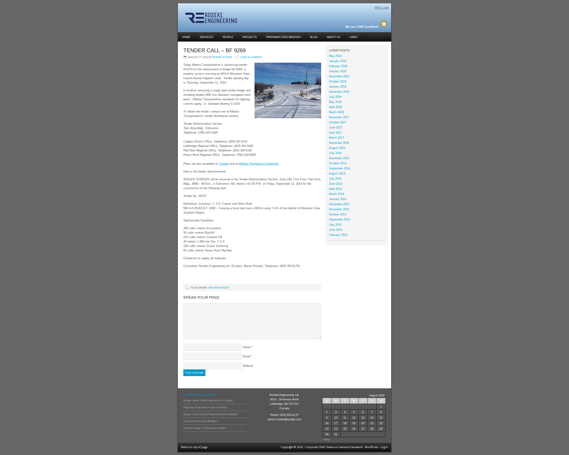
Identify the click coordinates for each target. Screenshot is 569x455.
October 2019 (337, 81)
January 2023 (337, 61)
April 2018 (335, 107)
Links (353, 37)
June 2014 (335, 183)
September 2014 (339, 168)
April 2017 (335, 132)
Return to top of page (194, 447)
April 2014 (335, 188)
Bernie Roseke (222, 57)
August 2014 (337, 173)
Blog (313, 37)
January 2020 (337, 71)
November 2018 (339, 91)
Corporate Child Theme (319, 447)
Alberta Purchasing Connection (259, 163)
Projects (247, 39)
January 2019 (337, 86)
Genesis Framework (351, 447)
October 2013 (337, 214)
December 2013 (339, 204)
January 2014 (337, 199)
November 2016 (339, 142)
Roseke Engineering (230, 17)
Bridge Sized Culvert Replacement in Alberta (210, 414)
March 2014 (336, 194)
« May (326, 439)
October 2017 (337, 122)
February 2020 (338, 66)
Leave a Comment (251, 57)
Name (246, 347)
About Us (333, 37)
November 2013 (339, 209)
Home (186, 37)
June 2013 (335, 229)
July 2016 (335, 153)
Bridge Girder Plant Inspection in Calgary (208, 400)
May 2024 (335, 56)
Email (246, 356)
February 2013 (338, 235)
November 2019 (339, 76)
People (227, 37)
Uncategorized (218, 287)
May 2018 (335, 102)
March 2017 (336, 137)
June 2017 (335, 127)
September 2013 (339, 219)
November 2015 (339, 158)
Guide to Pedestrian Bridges (200, 421)
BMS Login (382, 7)
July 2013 (335, 224)
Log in (384, 447)
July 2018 (335, 96)
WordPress (371, 447)
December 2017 (339, 117)
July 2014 (335, 178)
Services (204, 39)
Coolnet (224, 163)
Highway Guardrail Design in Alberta (205, 407)
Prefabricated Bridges (283, 37)
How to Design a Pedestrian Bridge (204, 428)
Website (248, 365)
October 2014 (337, 163)
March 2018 (336, 112)
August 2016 (337, 148)
